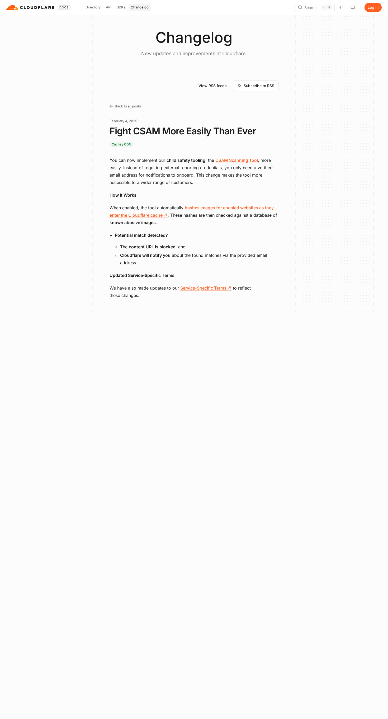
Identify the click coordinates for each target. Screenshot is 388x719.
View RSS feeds (212, 85)
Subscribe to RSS (259, 85)
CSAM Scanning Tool (236, 160)
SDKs (121, 7)
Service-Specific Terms (205, 288)
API (108, 7)
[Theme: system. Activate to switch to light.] (352, 7)
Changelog (140, 7)
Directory (93, 7)
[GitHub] (341, 7)
